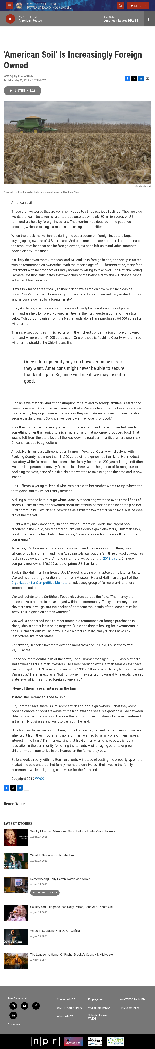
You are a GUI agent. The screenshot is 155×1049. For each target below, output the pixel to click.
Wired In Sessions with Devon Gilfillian (55, 931)
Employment (96, 999)
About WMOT (65, 1016)
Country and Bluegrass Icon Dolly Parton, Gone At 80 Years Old (71, 907)
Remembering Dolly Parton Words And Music (60, 879)
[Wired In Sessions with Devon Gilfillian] (16, 937)
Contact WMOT (66, 999)
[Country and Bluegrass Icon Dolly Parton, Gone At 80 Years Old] (16, 913)
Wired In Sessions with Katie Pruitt (53, 855)
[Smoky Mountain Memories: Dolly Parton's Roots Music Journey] (16, 837)
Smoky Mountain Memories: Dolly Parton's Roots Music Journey (72, 831)
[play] (10, 19)
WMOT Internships (99, 1008)
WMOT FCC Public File (132, 999)
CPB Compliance (130, 1008)
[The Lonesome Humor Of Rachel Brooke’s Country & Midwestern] (16, 961)
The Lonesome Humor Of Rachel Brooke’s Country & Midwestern (72, 954)
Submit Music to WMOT (98, 1017)
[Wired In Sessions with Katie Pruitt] (16, 861)
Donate (140, 6)
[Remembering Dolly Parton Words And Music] (16, 885)
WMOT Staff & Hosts (69, 1008)
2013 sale (110, 558)
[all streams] (149, 18)
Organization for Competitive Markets (39, 583)
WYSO (39, 779)
